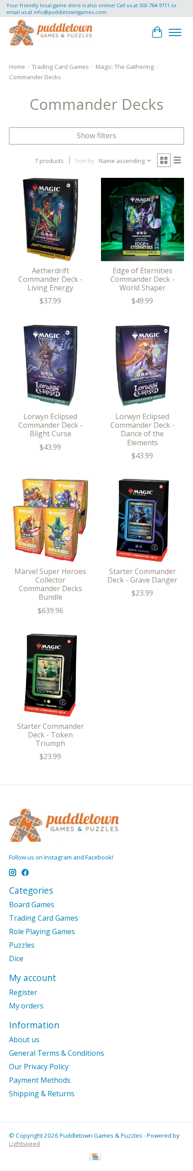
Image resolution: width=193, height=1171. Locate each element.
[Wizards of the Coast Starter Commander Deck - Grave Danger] (142, 520)
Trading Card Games (60, 67)
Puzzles (22, 945)
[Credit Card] (95, 1157)
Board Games (31, 904)
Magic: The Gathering (125, 67)
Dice (16, 958)
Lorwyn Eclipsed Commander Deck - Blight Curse (50, 425)
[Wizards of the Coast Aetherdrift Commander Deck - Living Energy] (50, 219)
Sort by (84, 161)
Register (23, 992)
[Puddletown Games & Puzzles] (50, 32)
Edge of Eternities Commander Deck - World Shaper (142, 279)
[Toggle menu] (175, 32)
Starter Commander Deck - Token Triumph (50, 734)
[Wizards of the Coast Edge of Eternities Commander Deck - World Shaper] (142, 219)
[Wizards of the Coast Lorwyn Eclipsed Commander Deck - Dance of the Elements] (142, 365)
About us (24, 1039)
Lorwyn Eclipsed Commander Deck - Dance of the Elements (142, 429)
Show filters (96, 135)
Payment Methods (39, 1080)
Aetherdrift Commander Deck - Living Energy (50, 279)
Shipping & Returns (42, 1094)
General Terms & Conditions (56, 1053)
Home (17, 67)
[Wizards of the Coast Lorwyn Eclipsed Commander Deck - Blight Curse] (50, 365)
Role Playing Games (42, 931)
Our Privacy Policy (39, 1067)
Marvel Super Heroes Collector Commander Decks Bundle (50, 584)
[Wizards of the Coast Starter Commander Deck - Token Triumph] (50, 675)
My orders (26, 1006)
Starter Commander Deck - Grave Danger (142, 575)
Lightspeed (24, 1143)
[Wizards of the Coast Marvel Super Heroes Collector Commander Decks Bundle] (50, 520)
